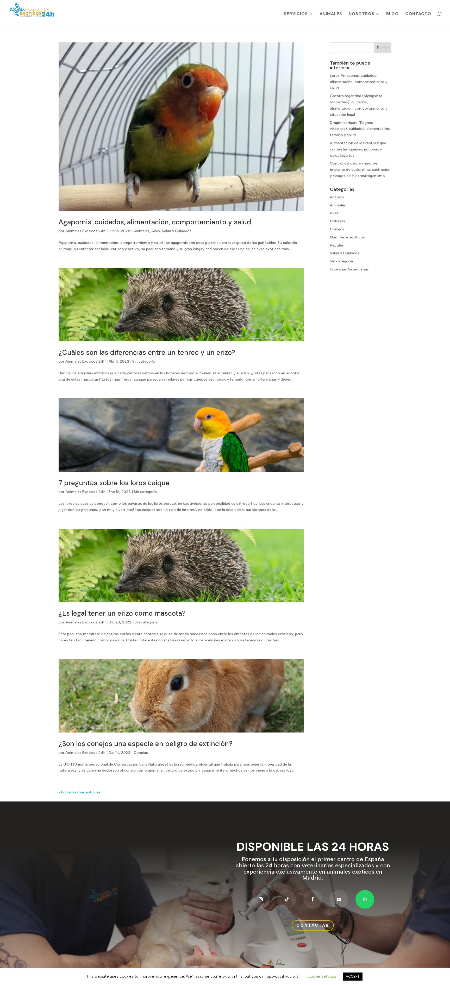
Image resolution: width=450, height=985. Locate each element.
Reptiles (337, 245)
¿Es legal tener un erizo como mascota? (122, 613)
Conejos (141, 752)
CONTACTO (418, 14)
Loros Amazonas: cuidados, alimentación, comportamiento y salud (358, 81)
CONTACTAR (312, 925)
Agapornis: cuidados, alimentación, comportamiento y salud (155, 222)
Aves (155, 231)
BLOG (392, 14)
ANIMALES (331, 14)
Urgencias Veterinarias (349, 269)
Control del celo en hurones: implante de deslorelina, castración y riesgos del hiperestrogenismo (360, 169)
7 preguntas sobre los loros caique (114, 482)
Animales (141, 231)
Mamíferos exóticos (347, 237)
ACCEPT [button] (352, 976)
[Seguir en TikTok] (286, 899)
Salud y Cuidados (176, 231)
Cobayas (337, 221)
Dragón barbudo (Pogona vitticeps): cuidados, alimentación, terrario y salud (360, 129)
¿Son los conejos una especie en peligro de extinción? (146, 743)
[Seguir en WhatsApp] (364, 899)
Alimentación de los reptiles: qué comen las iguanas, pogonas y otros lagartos (358, 149)
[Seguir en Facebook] (312, 899)
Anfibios (337, 197)
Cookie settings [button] (322, 976)
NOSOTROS (361, 14)
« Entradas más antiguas (80, 792)
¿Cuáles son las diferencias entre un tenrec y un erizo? (147, 352)
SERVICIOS (296, 14)
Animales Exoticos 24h (85, 231)
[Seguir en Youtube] (338, 899)
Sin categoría (143, 361)
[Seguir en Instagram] (260, 899)
